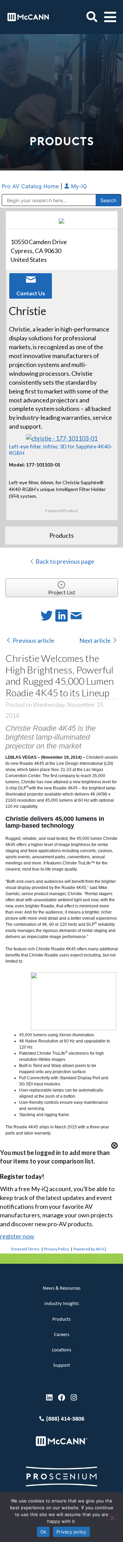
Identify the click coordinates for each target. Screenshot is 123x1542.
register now (17, 1236)
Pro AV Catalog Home (31, 186)
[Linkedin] (49, 1397)
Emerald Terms (25, 1248)
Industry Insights (61, 1303)
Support (61, 1365)
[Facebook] (61, 1397)
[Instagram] (74, 1397)
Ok (43, 1531)
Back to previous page (64, 561)
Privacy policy (71, 1531)
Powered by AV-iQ (89, 1248)
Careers (61, 1334)
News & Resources (62, 1288)
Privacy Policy (56, 1248)
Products (61, 1319)
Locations (61, 1350)
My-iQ (78, 186)
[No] (112, 1517)
